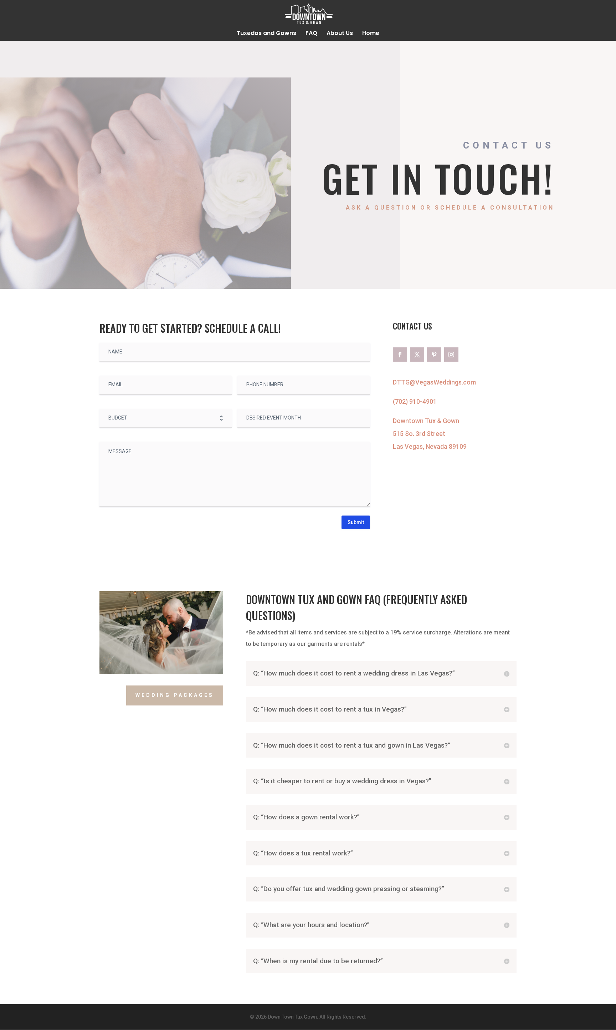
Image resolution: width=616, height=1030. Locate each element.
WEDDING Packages (174, 695)
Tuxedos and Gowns (266, 34)
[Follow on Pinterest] (434, 354)
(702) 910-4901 (415, 401)
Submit (356, 522)
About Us (340, 34)
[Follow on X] (417, 354)
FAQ (311, 34)
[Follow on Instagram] (451, 354)
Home (370, 34)
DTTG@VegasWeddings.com (434, 382)
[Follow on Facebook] (400, 354)
